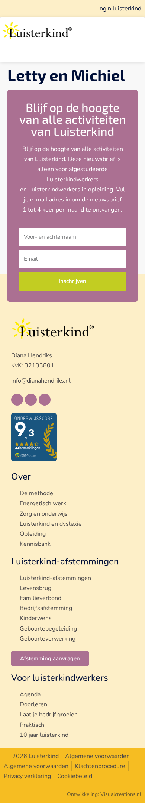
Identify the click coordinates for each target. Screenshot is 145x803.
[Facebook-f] (17, 400)
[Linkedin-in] (31, 400)
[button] (63, 56)
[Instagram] (45, 400)
